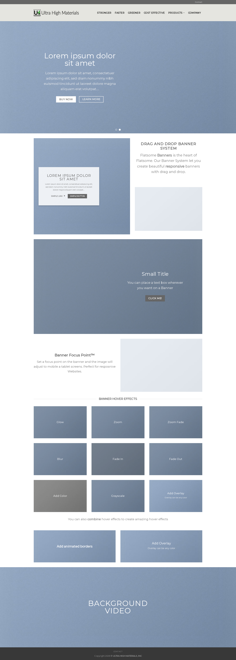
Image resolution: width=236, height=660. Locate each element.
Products (175, 12)
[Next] (227, 77)
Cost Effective (154, 12)
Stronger (104, 12)
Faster (119, 12)
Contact (198, 2)
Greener (134, 12)
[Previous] (9, 77)
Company (194, 12)
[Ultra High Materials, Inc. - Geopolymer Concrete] (63, 12)
